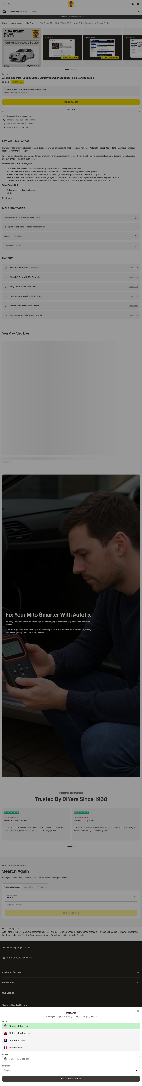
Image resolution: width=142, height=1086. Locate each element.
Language (6, 1066)
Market (5, 1055)
